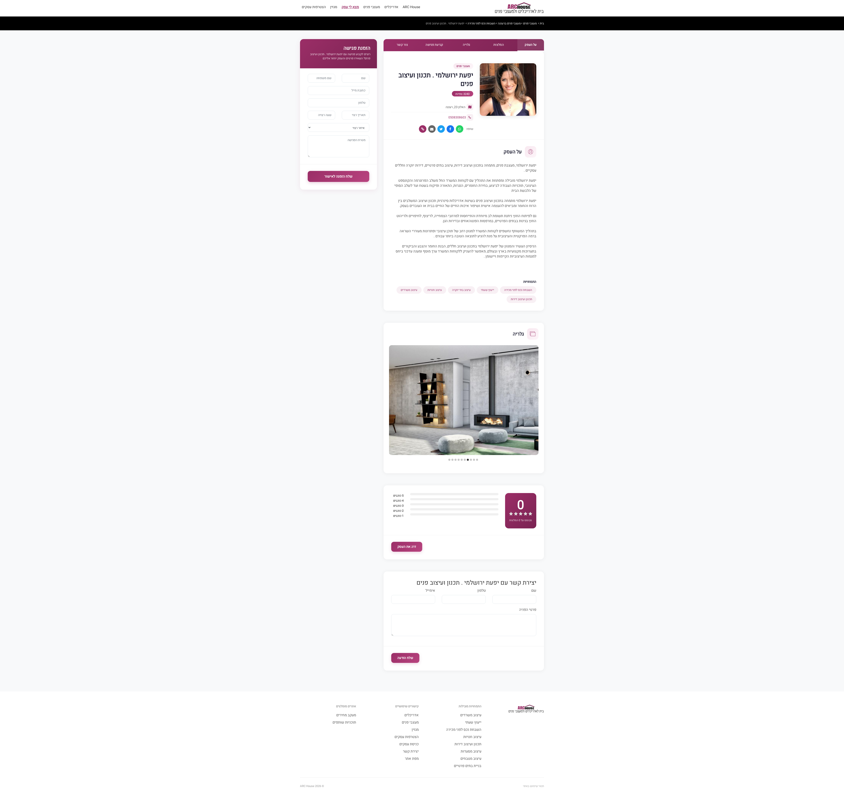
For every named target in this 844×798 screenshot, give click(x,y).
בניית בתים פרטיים (467, 766)
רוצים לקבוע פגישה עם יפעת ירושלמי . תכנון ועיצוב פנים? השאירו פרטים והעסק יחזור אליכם (340, 56)
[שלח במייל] (432, 129)
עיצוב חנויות (434, 290)
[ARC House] (519, 8)
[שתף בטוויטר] (441, 129)
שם (533, 590)
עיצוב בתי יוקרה (461, 290)
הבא (543, 358)
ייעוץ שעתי (487, 290)
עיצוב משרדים (409, 290)
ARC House (411, 7)
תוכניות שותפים (344, 722)
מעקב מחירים (346, 715)
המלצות (498, 44)
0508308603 (457, 117)
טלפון (481, 590)
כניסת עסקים (409, 744)
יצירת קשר (411, 751)
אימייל (430, 590)
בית (542, 23)
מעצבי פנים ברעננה (509, 23)
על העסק (531, 44)
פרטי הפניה (527, 609)
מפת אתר (412, 758)
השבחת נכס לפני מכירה (481, 23)
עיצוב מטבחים (470, 758)
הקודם (384, 358)
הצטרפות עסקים (314, 7)
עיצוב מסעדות (471, 751)
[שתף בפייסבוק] (450, 129)
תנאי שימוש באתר (533, 786)
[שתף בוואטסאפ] (459, 129)
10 (449, 460)
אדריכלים (391, 7)
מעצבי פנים (371, 7)
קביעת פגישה (434, 44)
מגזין (333, 7)
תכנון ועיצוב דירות (521, 299)
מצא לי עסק (350, 7)
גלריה (466, 44)
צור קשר (402, 44)
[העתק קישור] (422, 129)
